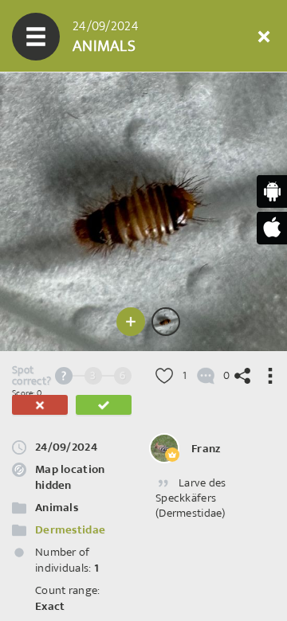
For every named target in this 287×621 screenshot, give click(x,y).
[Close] (264, 37)
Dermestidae (70, 530)
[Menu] (36, 37)
